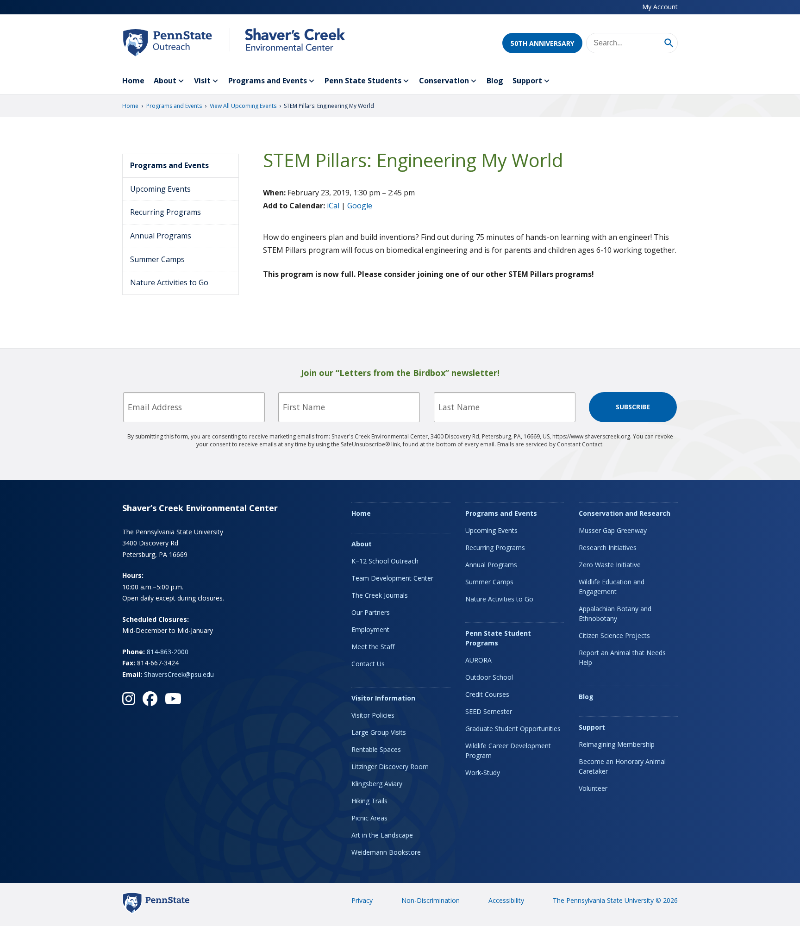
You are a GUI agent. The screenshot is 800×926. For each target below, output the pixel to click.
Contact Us (368, 663)
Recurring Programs (165, 212)
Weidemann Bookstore (386, 852)
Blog (495, 80)
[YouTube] (173, 698)
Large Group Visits (378, 732)
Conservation (444, 80)
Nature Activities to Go (169, 282)
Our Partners (370, 612)
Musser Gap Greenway (613, 530)
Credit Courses (487, 694)
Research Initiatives (608, 547)
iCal (333, 205)
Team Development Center (392, 578)
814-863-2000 (167, 651)
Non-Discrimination (430, 900)
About (165, 80)
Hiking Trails (369, 800)
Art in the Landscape (382, 835)
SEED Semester (488, 711)
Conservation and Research (624, 513)
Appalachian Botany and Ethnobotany (615, 613)
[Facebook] (150, 698)
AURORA (478, 660)
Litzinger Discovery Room (390, 766)
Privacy (362, 900)
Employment (370, 629)
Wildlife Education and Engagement (611, 586)
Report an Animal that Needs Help (622, 657)
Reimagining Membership (617, 744)
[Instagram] (128, 698)
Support (527, 80)
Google (359, 205)
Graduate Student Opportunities (513, 728)
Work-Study (482, 772)
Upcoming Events (160, 189)
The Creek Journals (379, 595)
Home (133, 80)
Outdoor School (489, 677)
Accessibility (506, 900)
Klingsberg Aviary (376, 783)
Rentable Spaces (376, 749)
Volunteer (593, 788)
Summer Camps (157, 259)
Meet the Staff (372, 646)
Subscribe (633, 406)
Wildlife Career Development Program (508, 750)
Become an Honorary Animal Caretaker (622, 766)
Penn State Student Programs (498, 638)
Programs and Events (267, 80)
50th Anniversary (542, 43)
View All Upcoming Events (243, 106)
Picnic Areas (369, 817)
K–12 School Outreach (385, 561)
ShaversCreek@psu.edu (179, 674)
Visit (202, 80)
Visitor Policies (372, 715)
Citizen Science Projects (614, 635)
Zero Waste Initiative (610, 564)
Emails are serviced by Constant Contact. (550, 444)
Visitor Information (383, 698)
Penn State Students (363, 80)
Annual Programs (160, 236)
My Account (660, 6)
